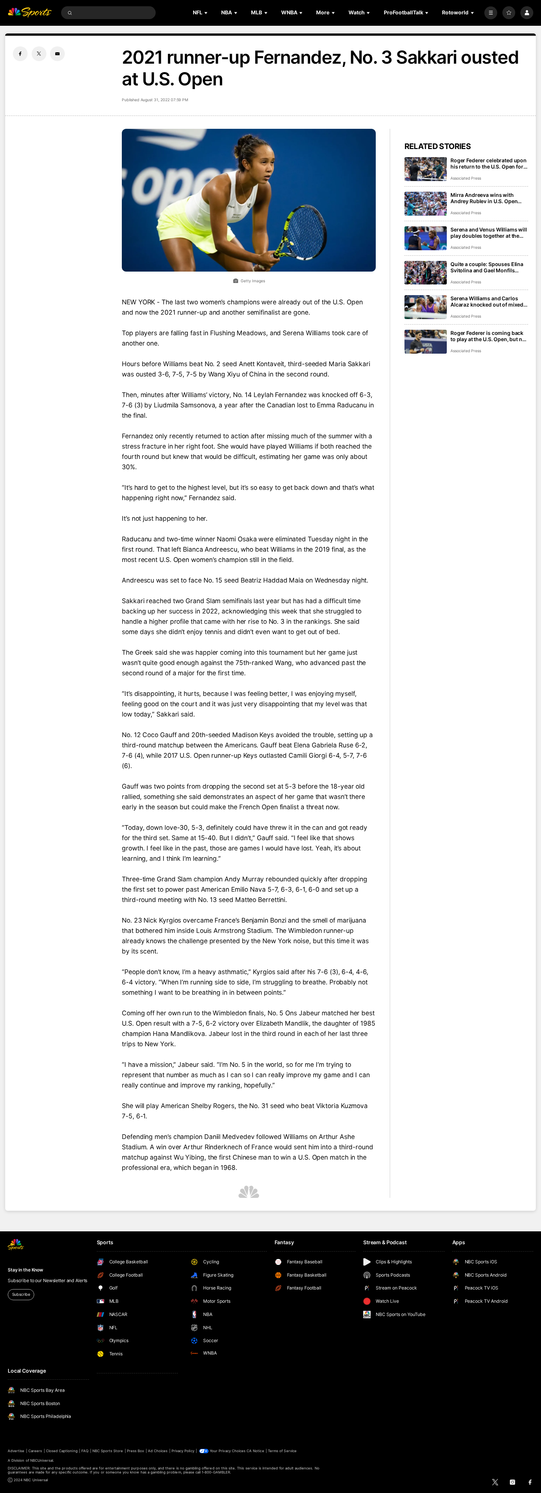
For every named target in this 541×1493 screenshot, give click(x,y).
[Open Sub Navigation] (206, 12)
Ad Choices (157, 1451)
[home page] (30, 13)
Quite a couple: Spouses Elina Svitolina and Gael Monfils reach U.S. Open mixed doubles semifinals (488, 267)
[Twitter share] (39, 53)
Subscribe (21, 1294)
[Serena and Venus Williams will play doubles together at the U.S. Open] (425, 238)
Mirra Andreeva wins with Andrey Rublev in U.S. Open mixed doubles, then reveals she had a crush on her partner (488, 198)
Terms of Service (282, 1451)
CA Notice (255, 1451)
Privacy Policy (183, 1451)
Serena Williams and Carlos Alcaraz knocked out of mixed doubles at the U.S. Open (486, 301)
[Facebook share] (20, 53)
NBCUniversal (41, 1460)
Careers (35, 1451)
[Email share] (57, 53)
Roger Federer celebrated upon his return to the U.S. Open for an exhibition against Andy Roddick (488, 163)
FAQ (84, 1451)
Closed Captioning (62, 1451)
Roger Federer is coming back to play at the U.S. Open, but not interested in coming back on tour (488, 336)
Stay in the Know (25, 1270)
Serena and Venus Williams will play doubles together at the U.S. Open (488, 232)
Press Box (135, 1451)
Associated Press (465, 178)
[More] (490, 12)
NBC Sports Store (107, 1451)
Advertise (16, 1451)
